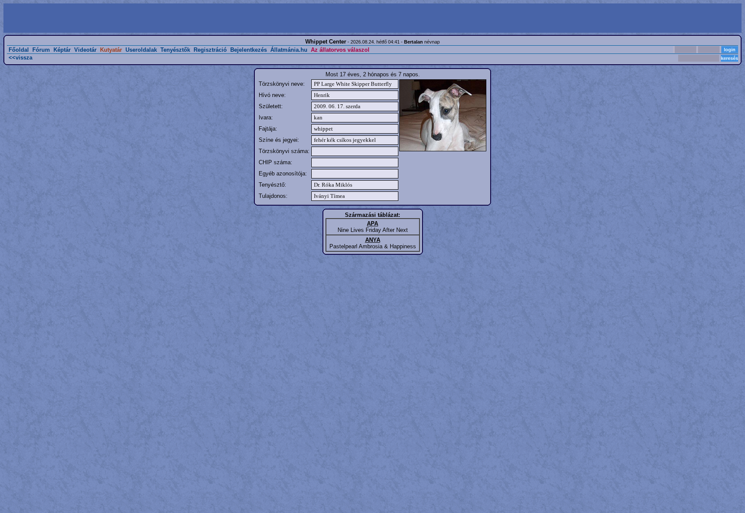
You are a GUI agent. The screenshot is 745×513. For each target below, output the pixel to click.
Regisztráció (210, 50)
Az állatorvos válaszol (340, 50)
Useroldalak (141, 50)
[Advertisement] (189, 18)
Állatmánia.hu (288, 50)
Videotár (85, 50)
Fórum (41, 50)
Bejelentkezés (248, 50)
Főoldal (19, 50)
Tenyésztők (175, 50)
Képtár (62, 50)
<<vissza (20, 57)
